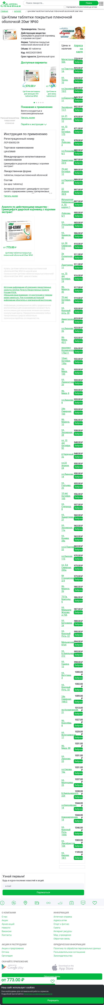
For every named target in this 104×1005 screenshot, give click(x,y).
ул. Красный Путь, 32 (65, 687)
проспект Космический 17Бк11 (68, 350)
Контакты (7, 935)
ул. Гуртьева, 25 (66, 485)
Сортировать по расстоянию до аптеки (81, 7)
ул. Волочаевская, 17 (68, 735)
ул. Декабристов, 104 (68, 843)
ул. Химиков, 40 (66, 235)
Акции (5, 920)
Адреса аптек (60, 920)
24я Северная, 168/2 (66, 699)
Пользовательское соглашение (69, 952)
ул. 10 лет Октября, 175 (66, 130)
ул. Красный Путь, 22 (65, 633)
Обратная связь (62, 938)
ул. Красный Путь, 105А (65, 831)
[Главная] (11, 4)
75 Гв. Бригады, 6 (66, 599)
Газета (57, 927)
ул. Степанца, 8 (66, 506)
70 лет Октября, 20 (66, 300)
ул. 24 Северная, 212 (66, 246)
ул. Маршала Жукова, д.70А (66, 611)
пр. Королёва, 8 (66, 723)
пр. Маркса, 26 (65, 589)
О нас (4, 916)
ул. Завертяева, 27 (67, 517)
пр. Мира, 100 (64, 371)
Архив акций (8, 924)
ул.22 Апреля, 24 (65, 465)
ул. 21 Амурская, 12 (66, 118)
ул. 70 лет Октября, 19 (66, 277)
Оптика (5, 952)
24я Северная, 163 (66, 411)
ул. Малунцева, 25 (67, 782)
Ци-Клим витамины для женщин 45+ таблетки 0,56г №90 (55, 93)
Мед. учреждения (62, 935)
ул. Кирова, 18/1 (65, 855)
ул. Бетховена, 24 (66, 623)
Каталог (17, 11)
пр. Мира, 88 (65, 746)
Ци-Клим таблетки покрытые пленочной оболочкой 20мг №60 (18, 254)
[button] (34, 102)
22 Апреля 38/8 (65, 191)
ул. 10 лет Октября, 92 (66, 444)
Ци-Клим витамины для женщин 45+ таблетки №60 (31, 93)
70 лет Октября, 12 (66, 171)
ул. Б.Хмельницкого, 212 (70, 653)
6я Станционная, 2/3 (68, 578)
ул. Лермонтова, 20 (67, 382)
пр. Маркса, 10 (65, 422)
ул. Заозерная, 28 (67, 432)
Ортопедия (7, 955)
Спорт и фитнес (61, 924)
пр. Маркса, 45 (65, 289)
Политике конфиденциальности (38, 994)
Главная (4, 11)
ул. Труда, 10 (64, 80)
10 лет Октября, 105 (66, 496)
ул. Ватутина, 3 (66, 675)
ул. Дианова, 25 (66, 759)
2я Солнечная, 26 (67, 256)
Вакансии (6, 931)
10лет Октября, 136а (66, 361)
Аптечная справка (63, 916)
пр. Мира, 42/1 (64, 340)
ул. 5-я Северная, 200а (66, 567)
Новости (6, 927)
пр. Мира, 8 (65, 392)
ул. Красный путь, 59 (65, 310)
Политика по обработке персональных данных (77, 948)
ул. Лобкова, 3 (66, 142)
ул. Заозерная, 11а (67, 528)
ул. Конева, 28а (65, 538)
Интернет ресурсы (63, 931)
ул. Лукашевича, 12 (68, 224)
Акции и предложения (13, 948)
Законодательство (63, 955)
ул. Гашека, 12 (65, 664)
